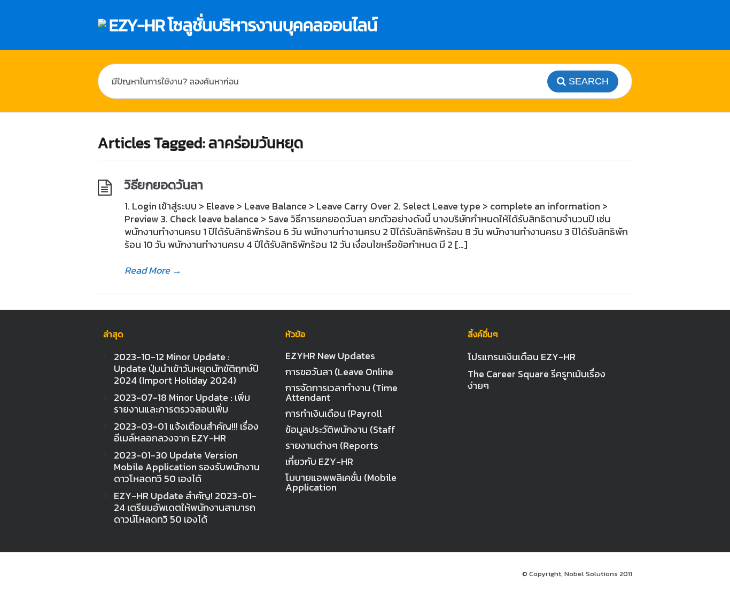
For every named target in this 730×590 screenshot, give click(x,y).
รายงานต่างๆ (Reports (331, 445)
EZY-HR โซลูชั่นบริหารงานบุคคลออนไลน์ (243, 25)
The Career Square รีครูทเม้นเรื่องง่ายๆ (536, 380)
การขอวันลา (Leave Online (339, 371)
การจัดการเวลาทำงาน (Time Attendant (341, 393)
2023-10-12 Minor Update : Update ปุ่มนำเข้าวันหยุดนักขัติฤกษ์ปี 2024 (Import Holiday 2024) (186, 368)
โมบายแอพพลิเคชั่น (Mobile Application (341, 482)
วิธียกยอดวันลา (164, 184)
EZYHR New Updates (330, 355)
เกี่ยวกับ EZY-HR (319, 461)
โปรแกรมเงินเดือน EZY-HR (522, 357)
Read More (153, 270)
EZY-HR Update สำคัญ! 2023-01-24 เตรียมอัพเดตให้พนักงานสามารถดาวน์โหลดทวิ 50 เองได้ (185, 507)
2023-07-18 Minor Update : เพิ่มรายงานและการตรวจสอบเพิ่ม (182, 403)
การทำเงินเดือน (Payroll (333, 413)
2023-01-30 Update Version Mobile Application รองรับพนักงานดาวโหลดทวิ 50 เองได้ (187, 467)
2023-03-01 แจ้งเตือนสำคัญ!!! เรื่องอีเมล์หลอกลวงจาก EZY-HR (186, 432)
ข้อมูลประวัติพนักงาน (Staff (340, 429)
